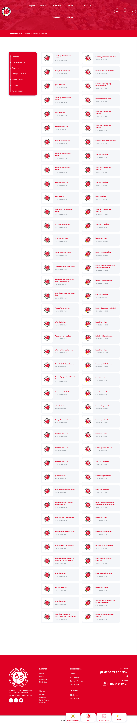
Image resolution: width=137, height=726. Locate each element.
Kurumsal (57, 6)
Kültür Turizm (17, 91)
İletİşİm (70, 17)
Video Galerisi (17, 79)
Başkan (32, 6)
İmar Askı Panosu (19, 62)
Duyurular (16, 68)
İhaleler (15, 85)
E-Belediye (73, 695)
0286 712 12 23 (117, 684)
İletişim (41, 674)
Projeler (56, 17)
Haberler (15, 57)
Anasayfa (27, 33)
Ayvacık (43, 6)
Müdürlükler (43, 682)
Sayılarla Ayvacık (76, 681)
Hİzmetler (86, 6)
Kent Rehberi (74, 685)
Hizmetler (42, 703)
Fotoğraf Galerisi (19, 74)
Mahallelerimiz (44, 679)
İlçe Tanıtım (74, 677)
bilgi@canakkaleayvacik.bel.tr (22, 695)
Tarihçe (72, 674)
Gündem (71, 6)
